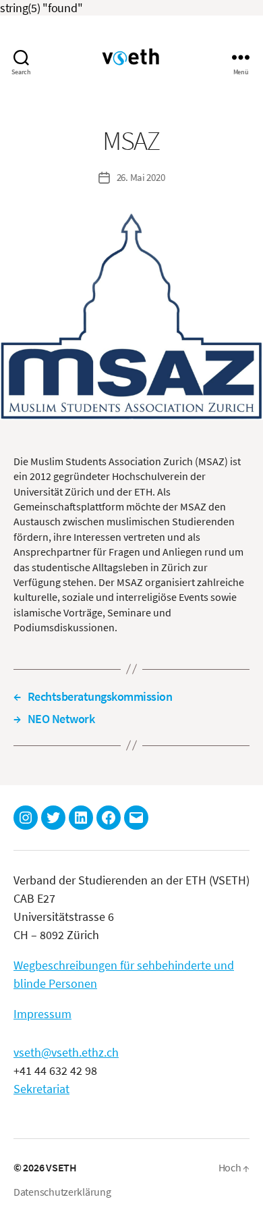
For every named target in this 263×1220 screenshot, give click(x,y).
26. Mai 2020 (141, 177)
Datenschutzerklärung (62, 1191)
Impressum (42, 1014)
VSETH (61, 1167)
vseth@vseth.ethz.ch (66, 1052)
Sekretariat (41, 1088)
